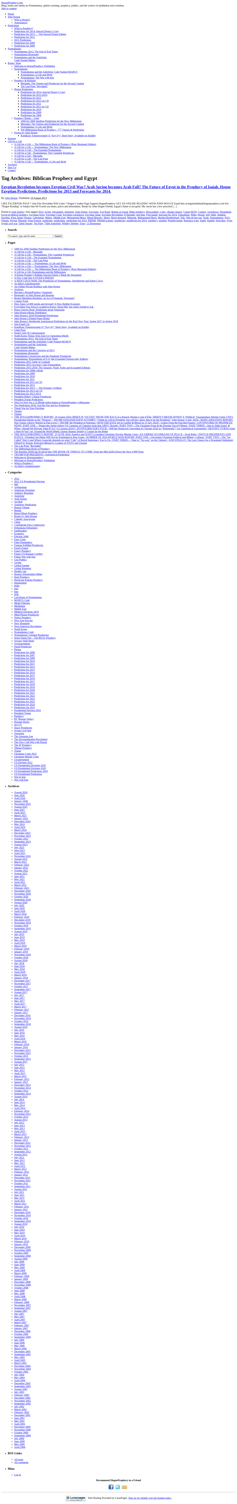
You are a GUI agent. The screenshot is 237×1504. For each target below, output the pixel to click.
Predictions (13, 25)
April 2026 (19, 798)
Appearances (20, 22)
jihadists (221, 214)
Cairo (162, 212)
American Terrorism (24, 490)
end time (140, 214)
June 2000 (19, 1441)
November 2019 (22, 922)
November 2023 (22, 835)
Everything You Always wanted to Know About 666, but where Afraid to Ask (54, 306)
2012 (16, 478)
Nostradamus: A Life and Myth (36, 74)
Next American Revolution (28, 626)
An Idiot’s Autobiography (27, 283)
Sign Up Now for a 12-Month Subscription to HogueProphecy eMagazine (52, 402)
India (16, 585)
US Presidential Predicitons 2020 (31, 771)
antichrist (69, 212)
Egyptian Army (37, 214)
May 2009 (19, 1267)
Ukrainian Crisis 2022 (25, 753)
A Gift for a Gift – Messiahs (28, 156)
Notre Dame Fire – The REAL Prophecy (35, 638)
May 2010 (19, 1232)
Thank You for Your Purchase (29, 408)
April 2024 (19, 827)
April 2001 (19, 1424)
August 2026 (20, 792)
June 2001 (19, 1418)
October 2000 (21, 1432)
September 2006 (22, 1337)
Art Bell (18, 501)
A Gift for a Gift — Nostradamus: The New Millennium (42, 147)
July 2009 (19, 1261)
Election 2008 (21, 536)
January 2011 (21, 1209)
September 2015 (22, 1059)
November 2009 (22, 1250)
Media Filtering (22, 603)
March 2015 (20, 1076)
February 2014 (21, 1111)
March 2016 (20, 1041)
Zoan (82, 223)
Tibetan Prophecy (23, 748)
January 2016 (21, 1047)
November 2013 (22, 1114)
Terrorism (19, 733)
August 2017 (20, 992)
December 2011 (22, 1177)
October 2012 (21, 1148)
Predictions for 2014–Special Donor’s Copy (36, 31)
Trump (17, 751)
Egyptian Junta (92, 214)
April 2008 (19, 1296)
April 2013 (19, 1131)
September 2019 (22, 928)
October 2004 (21, 1371)
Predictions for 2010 (31, 109)
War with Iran (21, 779)
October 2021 (21, 870)
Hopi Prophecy (22, 577)
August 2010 (20, 1224)
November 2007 (22, 1305)
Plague (17, 649)
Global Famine (21, 565)
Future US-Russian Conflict (28, 554)
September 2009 (22, 1256)
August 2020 (20, 902)
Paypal (13, 220)
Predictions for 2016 (24, 678)
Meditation (19, 606)
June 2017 (19, 998)
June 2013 (19, 1125)
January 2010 (21, 1244)
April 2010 (19, 1235)
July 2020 (19, 905)
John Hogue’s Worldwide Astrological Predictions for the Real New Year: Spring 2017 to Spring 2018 (66, 321)
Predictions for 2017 (24, 681)
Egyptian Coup (54, 214)
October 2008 (21, 1287)
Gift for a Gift (15, 141)
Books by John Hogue (25, 516)
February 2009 (21, 1276)
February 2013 (21, 1137)
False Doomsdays (23, 542)
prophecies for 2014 (137, 220)
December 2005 (22, 1351)
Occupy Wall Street (24, 640)
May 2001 (19, 1421)
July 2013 (19, 1122)
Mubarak (131, 217)
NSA (227, 217)
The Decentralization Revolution (30, 739)
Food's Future (21, 548)
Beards (17, 510)
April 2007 (19, 1319)
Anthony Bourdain (23, 493)
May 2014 (19, 1105)
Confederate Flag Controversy (29, 525)
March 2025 (20, 815)
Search (12, 229)
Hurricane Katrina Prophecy (28, 580)
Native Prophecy (22, 617)
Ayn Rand (105, 212)
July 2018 (19, 963)
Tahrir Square (25, 223)
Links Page (20, 330)
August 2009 (20, 1258)
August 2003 (20, 1389)
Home (11, 14)
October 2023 (21, 838)
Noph (206, 217)
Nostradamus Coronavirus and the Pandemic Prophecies (42, 356)
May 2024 (19, 824)
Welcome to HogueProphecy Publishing (34, 66)
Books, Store (14, 63)
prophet (163, 220)
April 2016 (19, 1038)
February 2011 (21, 1206)
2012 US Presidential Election (29, 481)
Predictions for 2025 (24, 707)
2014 (40, 212)
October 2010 (21, 1218)
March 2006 (20, 1348)
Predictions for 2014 (24, 672)
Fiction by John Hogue (26, 132)
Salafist (210, 220)
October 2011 (21, 1183)
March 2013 (20, 1134)
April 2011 (19, 1200)
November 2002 (22, 1400)
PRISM (92, 220)
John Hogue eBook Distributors (30, 312)
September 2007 (22, 1308)
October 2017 (21, 986)
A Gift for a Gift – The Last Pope (31, 158)
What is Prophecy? (23, 28)
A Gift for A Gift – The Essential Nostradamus (37, 150)
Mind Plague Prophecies (26, 614)
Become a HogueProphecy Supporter (33, 292)
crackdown (212, 212)
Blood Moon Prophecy (26, 513)
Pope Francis (34, 220)
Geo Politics (20, 559)
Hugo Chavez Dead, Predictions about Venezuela (39, 309)
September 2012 (22, 1151)
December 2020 (22, 891)
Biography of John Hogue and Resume (34, 295)
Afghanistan (20, 487)
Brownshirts (152, 212)
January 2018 (21, 977)
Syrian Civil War (22, 730)
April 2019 (19, 943)
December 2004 (22, 1366)
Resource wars (191, 220)
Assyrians (94, 212)
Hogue (201, 214)
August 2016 (20, 1027)
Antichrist (19, 496)
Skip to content (9, 8)
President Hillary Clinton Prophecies (32, 396)
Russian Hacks (21, 722)
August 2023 (20, 844)
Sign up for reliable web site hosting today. (150, 1498)
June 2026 (19, 795)
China (17, 522)
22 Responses (94, 223)
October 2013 (21, 1116)
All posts (18, 1459)
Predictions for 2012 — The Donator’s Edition (38, 388)
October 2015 (21, 1056)
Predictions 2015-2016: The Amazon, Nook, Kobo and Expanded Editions (52, 367)
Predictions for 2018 (24, 684)
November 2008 (22, 1285)
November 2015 (22, 1053)
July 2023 (19, 847)
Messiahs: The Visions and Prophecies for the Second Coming (52, 83)
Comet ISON (190, 212)
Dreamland (225, 212)
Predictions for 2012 (24, 37)
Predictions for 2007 (24, 655)
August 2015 (20, 1061)
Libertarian (38, 217)
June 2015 (19, 1067)
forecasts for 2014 (168, 214)
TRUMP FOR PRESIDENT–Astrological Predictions (41, 454)
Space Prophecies (23, 727)
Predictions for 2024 (24, 704)
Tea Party (38, 223)
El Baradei (129, 214)
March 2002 (20, 1409)
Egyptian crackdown (73, 214)
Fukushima (183, 214)
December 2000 (22, 1426)
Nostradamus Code (24, 632)
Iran (16, 588)
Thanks (18, 411)
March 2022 (20, 862)
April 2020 (19, 911)
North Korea (20, 629)
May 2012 (19, 1163)
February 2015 (21, 1079)
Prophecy (19, 716)
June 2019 (19, 937)
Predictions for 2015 (24, 675)
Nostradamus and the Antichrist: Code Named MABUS (49, 71)
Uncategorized (21, 759)
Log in (17, 1474)
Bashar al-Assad (119, 212)
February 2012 (21, 1172)
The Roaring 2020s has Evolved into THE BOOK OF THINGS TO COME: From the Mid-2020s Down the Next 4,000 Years (79, 451)
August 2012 (20, 1154)
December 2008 (22, 1282)
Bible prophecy (137, 212)
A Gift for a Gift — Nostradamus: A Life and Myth (40, 161)
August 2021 (20, 873)
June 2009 (19, 1264)
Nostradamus (14, 48)
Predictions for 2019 (24, 687)
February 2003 (21, 1395)
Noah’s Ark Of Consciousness (29, 333)
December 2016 (22, 1015)
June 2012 (19, 1160)
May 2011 (19, 1198)
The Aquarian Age (23, 736)
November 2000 (22, 1429)
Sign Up (12, 167)
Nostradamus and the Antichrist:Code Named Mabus (30, 59)
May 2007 (19, 1316)
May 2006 (19, 1345)
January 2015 (21, 1082)
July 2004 (19, 1374)
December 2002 (22, 1397)
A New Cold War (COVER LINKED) (34, 277)
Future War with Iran (24, 556)
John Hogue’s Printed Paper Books (32, 318)
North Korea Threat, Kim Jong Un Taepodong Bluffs (41, 335)
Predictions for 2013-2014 (34, 95)
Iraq (16, 591)
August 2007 (20, 1311)
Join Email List (22, 324)
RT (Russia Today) (24, 719)
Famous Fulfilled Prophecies (28, 545)
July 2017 (19, 995)
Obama (5, 220)
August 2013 (20, 1119)
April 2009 (19, 1270)
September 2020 (22, 899)
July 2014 (19, 1099)
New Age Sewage (23, 620)
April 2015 (19, 1073)
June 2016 (19, 1032)
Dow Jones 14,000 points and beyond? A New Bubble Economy (47, 304)
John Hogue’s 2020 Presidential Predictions (36, 315)
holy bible (211, 214)
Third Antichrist (52, 223)
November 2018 (22, 954)
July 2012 (19, 1157)
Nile (182, 217)
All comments (21, 1462)
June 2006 (19, 1342)
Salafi (203, 220)
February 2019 (21, 948)
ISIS (16, 594)
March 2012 (20, 1169)
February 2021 (21, 888)
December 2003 (22, 1383)
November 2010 (22, 1215)
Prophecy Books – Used (26, 118)
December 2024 (22, 821)
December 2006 (22, 1331)
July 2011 (19, 1192)
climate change (174, 212)
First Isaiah (151, 214)
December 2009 (22, 1247)
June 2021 (19, 876)
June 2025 (19, 809)
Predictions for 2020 (24, 690)
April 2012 (19, 1166)
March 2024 (20, 830)
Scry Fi (18, 724)
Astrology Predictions (25, 504)
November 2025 (22, 804)
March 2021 (20, 885)
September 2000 (22, 1435)
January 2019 (21, 951)
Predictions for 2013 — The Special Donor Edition (40, 34)
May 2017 (19, 1001)
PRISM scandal (105, 220)
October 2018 (21, 957)
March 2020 (20, 914)
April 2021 (19, 882)
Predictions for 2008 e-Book (28, 370)
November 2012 (22, 1145)
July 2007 (19, 1313)
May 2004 (19, 1377)
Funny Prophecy (22, 551)
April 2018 (19, 972)
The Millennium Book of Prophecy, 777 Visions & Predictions (52, 129)
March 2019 (20, 946)
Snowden (220, 220)
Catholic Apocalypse (24, 519)
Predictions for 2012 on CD (35, 100)
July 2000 (19, 1438)
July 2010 (19, 1227)
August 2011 (20, 1189)
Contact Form (21, 301)
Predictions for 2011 (31, 103)
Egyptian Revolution (112, 214)
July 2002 (19, 1406)
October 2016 (21, 1021)
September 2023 (22, 841)
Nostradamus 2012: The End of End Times (36, 51)
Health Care (20, 571)
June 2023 (19, 850)
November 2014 (22, 1088)
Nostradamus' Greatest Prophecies (31, 635)
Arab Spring (17, 212)
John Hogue (14, 16)
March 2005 (20, 1363)
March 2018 (20, 975)
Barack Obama (22, 507)
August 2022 (20, 859)
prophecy (153, 220)
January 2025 (21, 818)
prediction (47, 220)
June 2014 (19, 1102)
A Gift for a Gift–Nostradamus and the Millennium (40, 272)
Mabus (48, 217)
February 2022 (21, 864)
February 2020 (21, 917)
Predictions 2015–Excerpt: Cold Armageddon (37, 364)
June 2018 (19, 966)
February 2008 (21, 1302)
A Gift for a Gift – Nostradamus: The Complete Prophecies (44, 153)
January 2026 (21, 801)
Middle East (59, 217)
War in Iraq (20, 777)
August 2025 (20, 807)
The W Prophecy (23, 745)
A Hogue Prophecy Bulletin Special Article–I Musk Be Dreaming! (48, 275)
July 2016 (19, 1030)
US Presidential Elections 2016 (30, 765)
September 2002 (22, 1403)
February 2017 (21, 1009)
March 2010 (20, 1238)
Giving (17, 562)
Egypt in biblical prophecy (14, 214)
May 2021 (19, 879)
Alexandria (57, 212)
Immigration (20, 582)
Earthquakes (20, 530)
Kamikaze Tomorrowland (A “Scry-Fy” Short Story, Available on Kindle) (58, 135)
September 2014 (22, 1093)
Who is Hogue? (22, 19)
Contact (12, 170)
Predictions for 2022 (24, 695)
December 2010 (22, 1212)
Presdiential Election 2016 (27, 710)
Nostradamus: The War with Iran (37, 77)
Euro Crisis (20, 539)
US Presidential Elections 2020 (30, 768)
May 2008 (19, 1293)
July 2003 (19, 1392)
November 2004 (22, 1369)
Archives (12, 164)
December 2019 (22, 919)
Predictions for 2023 (24, 701)
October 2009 (21, 1253)
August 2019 (20, 931)
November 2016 (22, 1018)
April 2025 (19, 812)
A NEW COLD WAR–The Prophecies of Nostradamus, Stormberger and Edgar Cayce (58, 280)
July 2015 (19, 1064)
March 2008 (20, 1299)
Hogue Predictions (23, 89)
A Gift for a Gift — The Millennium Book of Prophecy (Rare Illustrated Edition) (55, 144)
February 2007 (21, 1325)
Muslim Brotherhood (168, 217)
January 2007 (21, 1328)
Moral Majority (94, 217)
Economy (19, 533)
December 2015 (22, 1050)
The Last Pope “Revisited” (34, 86)
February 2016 (21, 1044)
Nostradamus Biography (26, 54)
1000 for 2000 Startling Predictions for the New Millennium (51, 121)
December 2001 (22, 1415)
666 (16, 484)
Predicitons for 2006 (24, 652)
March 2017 (20, 1006)
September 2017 (22, 989)
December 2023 (22, 833)
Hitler (193, 214)
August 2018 (20, 960)
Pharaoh (22, 220)
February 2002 (21, 1412)
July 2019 (19, 934)
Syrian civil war (9, 223)
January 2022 (21, 867)
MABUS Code (22, 600)
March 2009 (20, 1273)
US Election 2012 (23, 762)
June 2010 (19, 1229)
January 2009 (21, 1279)
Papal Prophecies (23, 646)
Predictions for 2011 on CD (35, 106)
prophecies (119, 220)
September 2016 (22, 1024)
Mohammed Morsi (76, 217)
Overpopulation (22, 643)
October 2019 (21, 925)
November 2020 (22, 893)
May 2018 (19, 969)
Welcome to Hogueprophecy (28, 457)
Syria (229, 220)
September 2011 (22, 1186)
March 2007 (20, 1322)
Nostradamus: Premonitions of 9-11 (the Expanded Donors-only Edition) (51, 359)
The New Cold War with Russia (30, 742)
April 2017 (19, 1004)
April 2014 (19, 1108)
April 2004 (19, 1380)
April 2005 (19, 1360)
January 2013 (21, 1140)
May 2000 (19, 1444)
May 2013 (19, 1128)
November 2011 (22, 1180)
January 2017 (21, 1012)
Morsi (107, 217)
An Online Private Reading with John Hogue (37, 286)
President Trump (22, 713)
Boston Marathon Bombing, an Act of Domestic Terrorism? (44, 298)
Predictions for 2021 (24, 693)
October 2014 (21, 1090)
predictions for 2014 (76, 220)
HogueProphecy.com (12, 2)
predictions (59, 220)
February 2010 (21, 1241)
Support (12, 138)
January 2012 (21, 1174)
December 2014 (22, 1085)
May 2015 (19, 1070)
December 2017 (22, 980)
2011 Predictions (22, 40)
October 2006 (21, 1334)
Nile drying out (194, 217)
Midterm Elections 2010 (26, 611)
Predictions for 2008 (24, 45)
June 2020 (19, 908)
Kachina (5, 217)
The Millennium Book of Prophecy (32, 448)
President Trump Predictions (28, 399)
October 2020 (21, 896)
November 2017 (22, 983)
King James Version (21, 217)
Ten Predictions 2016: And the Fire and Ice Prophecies (42, 405)
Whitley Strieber (70, 223)
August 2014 (20, 1096)
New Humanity (22, 623)
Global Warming (22, 568)
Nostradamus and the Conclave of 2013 (34, 350)
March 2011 (20, 1203)
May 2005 (19, 1357)
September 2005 (22, 1354)
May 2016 (19, 1035)
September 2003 (22, 1386)
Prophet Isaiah (175, 220)
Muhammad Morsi (147, 217)
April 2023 (19, 853)
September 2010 (22, 1221)
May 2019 (19, 940)
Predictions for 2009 (24, 43)
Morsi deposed (118, 217)
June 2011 (19, 1195)
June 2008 (19, 1290)
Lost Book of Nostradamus (28, 597)
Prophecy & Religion (25, 80)
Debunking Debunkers (25, 527)
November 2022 (22, 856)
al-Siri (48, 212)
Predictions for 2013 (24, 669)
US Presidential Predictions (28, 774)
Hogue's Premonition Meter (28, 574)
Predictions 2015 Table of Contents (32, 362)
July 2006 (19, 1340)
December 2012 (22, 1143)
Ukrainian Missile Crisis (26, 756)
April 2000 (19, 1447)
